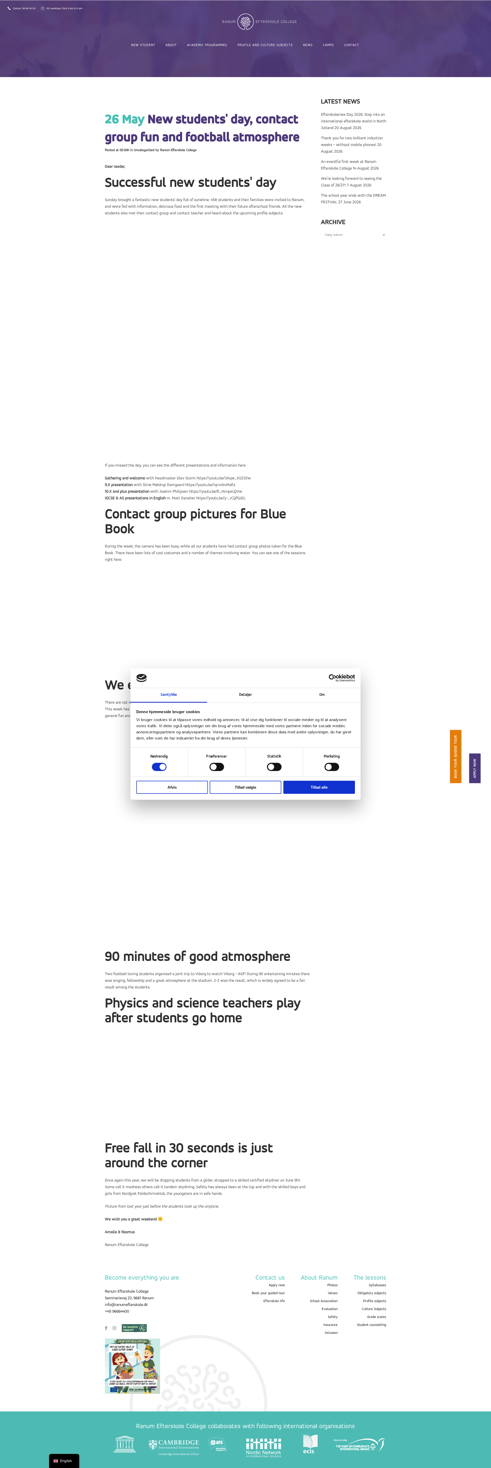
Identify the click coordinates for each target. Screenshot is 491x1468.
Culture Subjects (374, 1309)
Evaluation (330, 1309)
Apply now (475, 768)
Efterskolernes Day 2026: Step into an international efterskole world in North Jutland (353, 121)
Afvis (172, 787)
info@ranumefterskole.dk (126, 1305)
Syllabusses (377, 1285)
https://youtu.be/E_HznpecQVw (215, 492)
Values (333, 1293)
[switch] (216, 767)
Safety (333, 1317)
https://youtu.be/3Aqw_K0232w (224, 478)
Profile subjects (374, 1301)
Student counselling (371, 1325)
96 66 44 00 (29, 8)
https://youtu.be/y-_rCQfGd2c (221, 498)
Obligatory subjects (372, 1293)
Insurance (330, 1325)
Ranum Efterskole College (178, 150)
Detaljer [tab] (245, 695)
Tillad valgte (245, 787)
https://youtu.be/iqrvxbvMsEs (210, 485)
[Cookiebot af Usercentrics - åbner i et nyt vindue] (332, 678)
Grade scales (376, 1317)
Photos (332, 1285)
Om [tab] (322, 695)
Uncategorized (144, 150)
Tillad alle (319, 787)
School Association (324, 1301)
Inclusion (331, 1333)
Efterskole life (274, 1301)
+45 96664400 (117, 1311)
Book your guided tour (455, 756)
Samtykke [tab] (169, 695)
